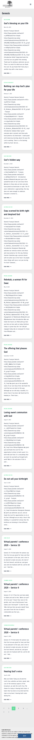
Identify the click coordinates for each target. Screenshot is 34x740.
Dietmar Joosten (8, 207)
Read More (7, 73)
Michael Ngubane (8, 276)
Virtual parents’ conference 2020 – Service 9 (16, 586)
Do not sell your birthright (16, 478)
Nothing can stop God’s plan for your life (17, 88)
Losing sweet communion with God (15, 414)
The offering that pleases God (15, 350)
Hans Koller (7, 538)
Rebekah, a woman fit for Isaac (15, 281)
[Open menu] (30, 4)
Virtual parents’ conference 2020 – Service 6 (16, 630)
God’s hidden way (12, 159)
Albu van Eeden (7, 156)
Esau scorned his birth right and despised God (16, 212)
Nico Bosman (7, 20)
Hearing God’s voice (13, 671)
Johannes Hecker (8, 580)
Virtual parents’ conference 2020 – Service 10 (16, 543)
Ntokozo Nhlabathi (8, 82)
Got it (24, 735)
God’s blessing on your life (16, 23)
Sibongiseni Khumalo (9, 625)
